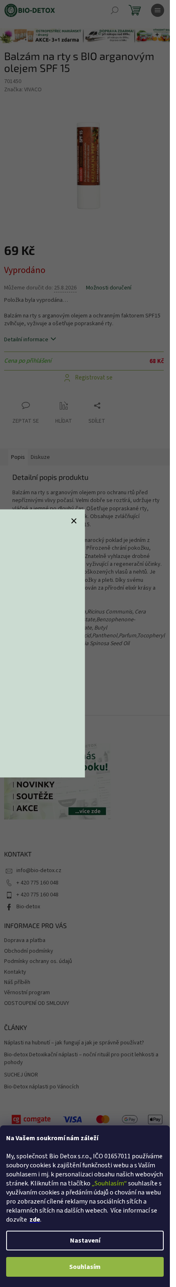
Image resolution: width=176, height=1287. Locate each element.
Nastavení (85, 1240)
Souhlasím (85, 1266)
